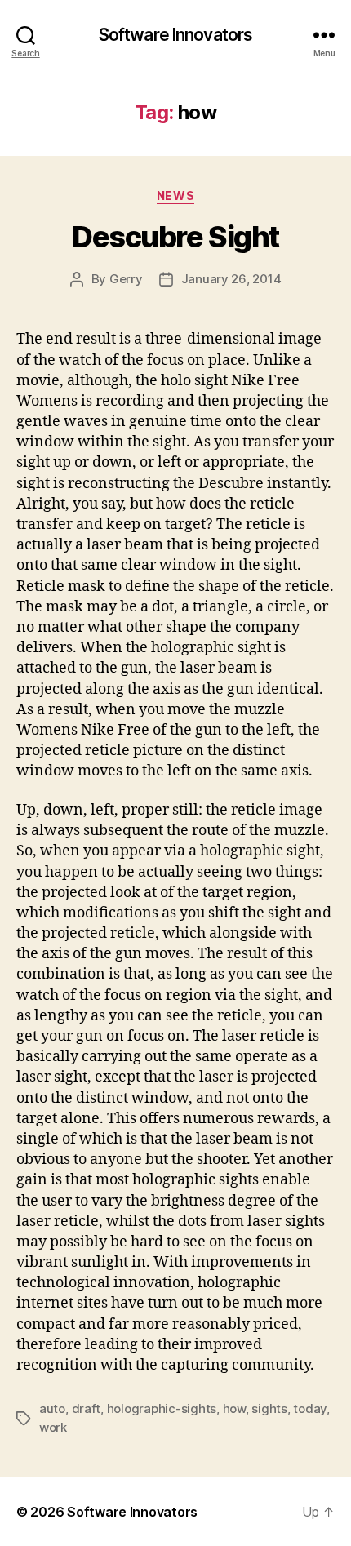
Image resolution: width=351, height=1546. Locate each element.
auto (52, 1408)
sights (269, 1408)
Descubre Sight (175, 237)
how (234, 1408)
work (53, 1427)
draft (86, 1408)
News (175, 195)
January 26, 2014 (231, 279)
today (310, 1408)
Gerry (126, 279)
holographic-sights (161, 1408)
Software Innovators (175, 34)
